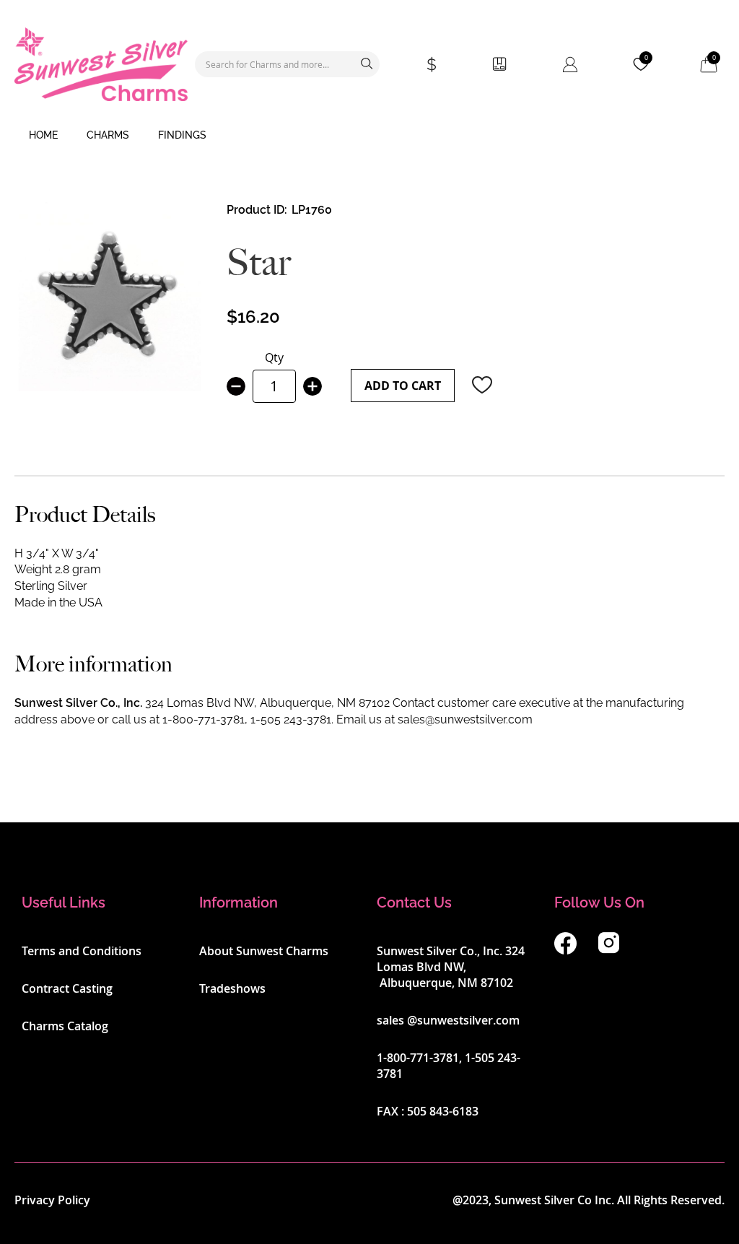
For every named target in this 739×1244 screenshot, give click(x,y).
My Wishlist (646, 57)
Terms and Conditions (81, 951)
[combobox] (287, 64)
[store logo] (101, 64)
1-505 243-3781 (290, 719)
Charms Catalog (65, 1026)
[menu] (369, 136)
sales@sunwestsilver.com (465, 719)
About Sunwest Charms (263, 951)
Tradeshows (232, 988)
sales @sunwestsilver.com (448, 1020)
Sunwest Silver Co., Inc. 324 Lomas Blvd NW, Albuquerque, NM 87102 (451, 967)
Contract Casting (67, 988)
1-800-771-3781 (203, 719)
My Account (570, 64)
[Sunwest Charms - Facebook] (565, 950)
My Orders (499, 64)
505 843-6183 (442, 1111)
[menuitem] (43, 136)
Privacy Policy (52, 1200)
